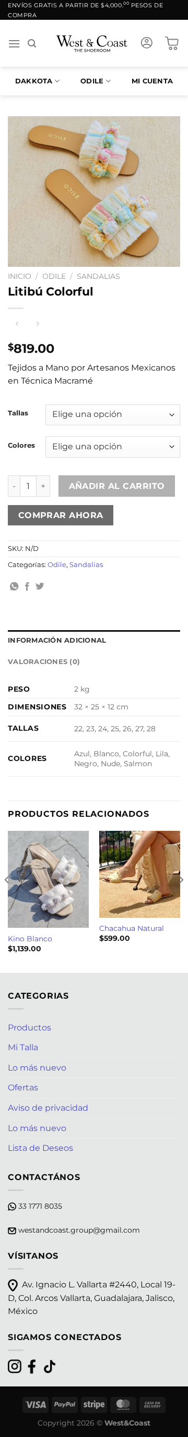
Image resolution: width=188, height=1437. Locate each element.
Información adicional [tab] (57, 640)
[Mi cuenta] (146, 43)
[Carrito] (171, 43)
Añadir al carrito (117, 486)
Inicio (19, 276)
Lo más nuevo (37, 1068)
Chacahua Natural (131, 928)
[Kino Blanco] (48, 879)
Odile (54, 276)
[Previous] (7, 901)
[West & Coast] (92, 43)
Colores (21, 445)
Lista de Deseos (40, 1148)
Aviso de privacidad (48, 1108)
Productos (29, 1028)
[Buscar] (32, 43)
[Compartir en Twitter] (40, 587)
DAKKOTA (34, 81)
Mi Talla (23, 1047)
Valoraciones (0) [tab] (44, 662)
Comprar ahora (60, 515)
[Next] (180, 901)
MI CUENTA (152, 81)
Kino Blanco (30, 939)
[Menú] (14, 43)
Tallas (18, 413)
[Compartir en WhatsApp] (14, 587)
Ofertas (23, 1087)
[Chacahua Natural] (139, 874)
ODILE (91, 81)
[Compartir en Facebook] (27, 587)
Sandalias (98, 276)
